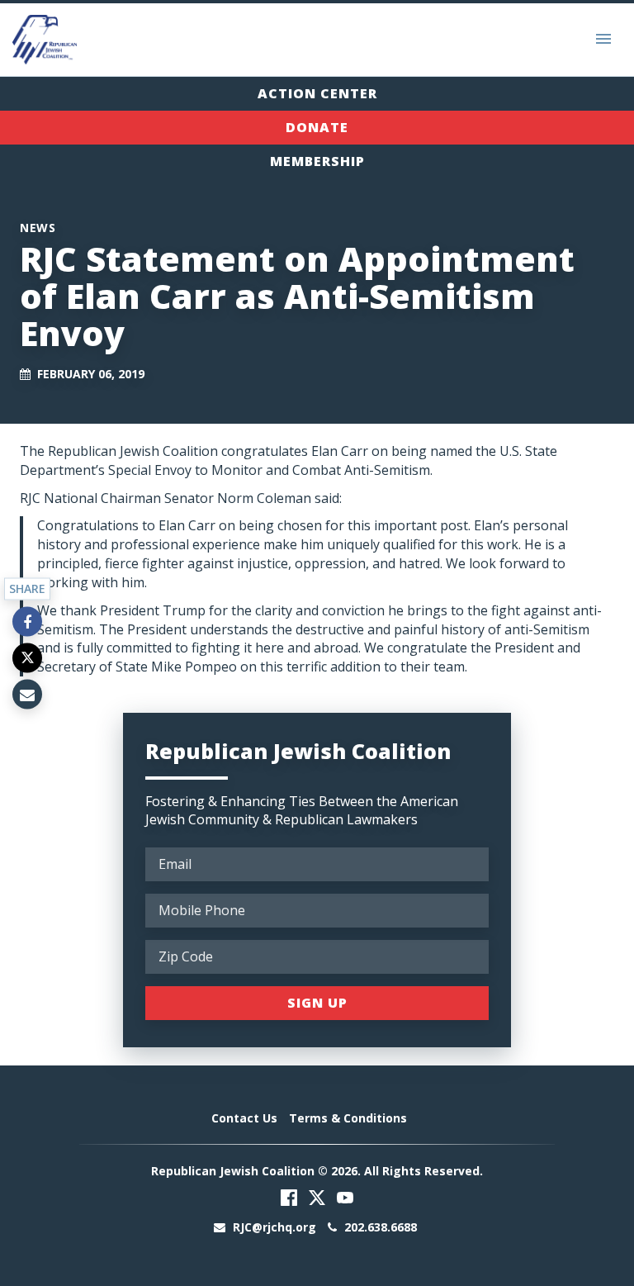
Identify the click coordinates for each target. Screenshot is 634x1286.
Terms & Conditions (348, 1118)
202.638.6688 (379, 1227)
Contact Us (244, 1118)
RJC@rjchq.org (274, 1227)
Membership (317, 161)
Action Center (317, 93)
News (37, 227)
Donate (317, 127)
